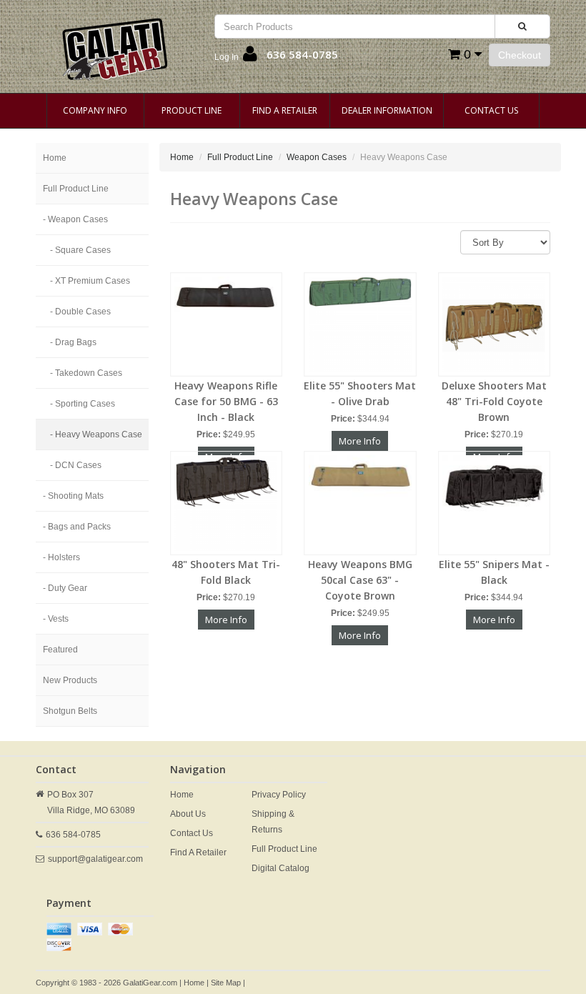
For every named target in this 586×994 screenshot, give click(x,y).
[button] (235, 57)
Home (54, 158)
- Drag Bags (73, 342)
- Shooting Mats (73, 496)
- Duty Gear (65, 588)
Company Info (95, 110)
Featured (60, 650)
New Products (70, 680)
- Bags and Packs (77, 527)
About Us (188, 814)
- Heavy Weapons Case (96, 434)
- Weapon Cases (75, 219)
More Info (360, 440)
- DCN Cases (75, 465)
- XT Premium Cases (90, 281)
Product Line (192, 110)
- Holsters (61, 557)
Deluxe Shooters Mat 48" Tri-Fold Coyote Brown (494, 401)
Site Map (226, 982)
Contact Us (491, 110)
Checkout (519, 55)
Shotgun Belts (70, 711)
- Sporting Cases (82, 404)
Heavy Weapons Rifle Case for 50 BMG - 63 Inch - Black (226, 401)
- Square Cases (80, 250)
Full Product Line (76, 189)
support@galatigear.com (95, 859)
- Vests (56, 619)
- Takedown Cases (86, 373)
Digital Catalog (280, 868)
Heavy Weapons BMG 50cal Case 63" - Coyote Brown (360, 579)
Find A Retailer (284, 110)
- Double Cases (80, 312)
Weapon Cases (317, 157)
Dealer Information (387, 110)
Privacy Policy (279, 795)
